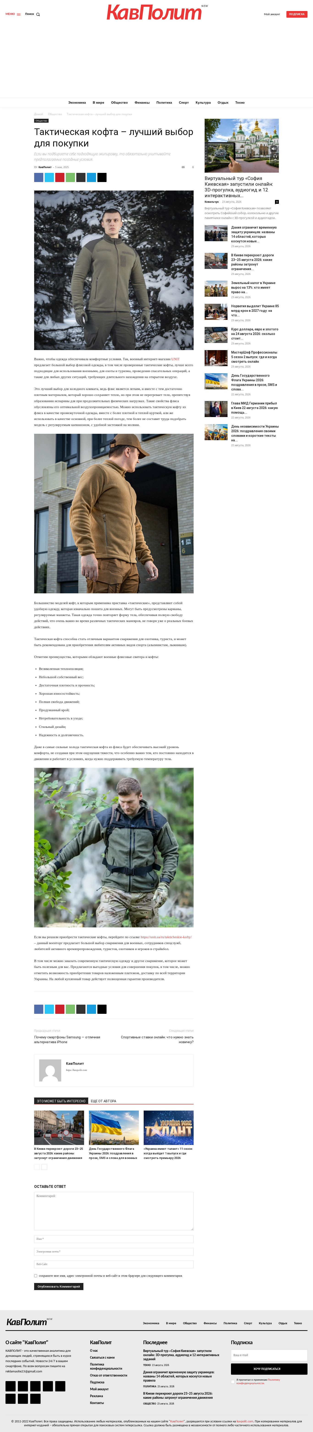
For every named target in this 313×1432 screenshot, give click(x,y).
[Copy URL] (102, 177)
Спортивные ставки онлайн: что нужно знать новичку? (157, 1039)
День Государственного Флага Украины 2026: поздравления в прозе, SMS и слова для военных (113, 1153)
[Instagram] (23, 1386)
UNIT (175, 359)
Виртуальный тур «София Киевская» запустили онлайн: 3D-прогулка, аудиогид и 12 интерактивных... (239, 187)
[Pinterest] (59, 177)
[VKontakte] (23, 1399)
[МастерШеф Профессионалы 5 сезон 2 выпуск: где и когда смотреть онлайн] (216, 358)
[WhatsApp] (70, 177)
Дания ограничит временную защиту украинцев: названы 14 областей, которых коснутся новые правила (178, 1376)
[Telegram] (91, 177)
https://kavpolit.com (76, 1070)
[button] (33, 14)
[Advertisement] (156, 63)
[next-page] (44, 1167)
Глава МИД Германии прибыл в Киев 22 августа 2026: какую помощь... (254, 407)
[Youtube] (35, 1399)
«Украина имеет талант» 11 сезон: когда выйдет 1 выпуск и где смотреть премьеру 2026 (168, 1153)
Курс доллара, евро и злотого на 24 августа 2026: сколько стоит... (254, 333)
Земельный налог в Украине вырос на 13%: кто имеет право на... (253, 287)
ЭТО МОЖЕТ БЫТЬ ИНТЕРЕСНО (61, 1101)
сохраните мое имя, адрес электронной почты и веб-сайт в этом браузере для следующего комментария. (111, 1275)
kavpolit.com (245, 1421)
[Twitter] (49, 177)
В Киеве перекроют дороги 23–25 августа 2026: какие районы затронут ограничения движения (58, 1153)
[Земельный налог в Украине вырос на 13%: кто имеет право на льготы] (216, 289)
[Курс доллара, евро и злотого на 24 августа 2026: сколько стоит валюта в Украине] (216, 335)
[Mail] (35, 1386)
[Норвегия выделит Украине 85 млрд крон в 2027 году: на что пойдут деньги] (216, 312)
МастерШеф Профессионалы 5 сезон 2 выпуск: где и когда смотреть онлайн (254, 357)
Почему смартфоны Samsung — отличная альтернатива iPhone (67, 1039)
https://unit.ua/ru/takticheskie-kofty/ (166, 937)
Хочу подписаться (267, 1369)
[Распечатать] (80, 177)
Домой (38, 114)
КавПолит (45, 167)
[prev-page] (37, 1167)
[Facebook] (38, 177)
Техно (147, 1365)
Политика (149, 1386)
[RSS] (48, 1386)
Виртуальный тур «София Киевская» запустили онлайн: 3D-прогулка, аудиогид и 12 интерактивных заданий (181, 1355)
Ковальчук (212, 201)
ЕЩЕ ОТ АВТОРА (103, 1101)
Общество (55, 114)
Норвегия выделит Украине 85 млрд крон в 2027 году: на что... (255, 310)
